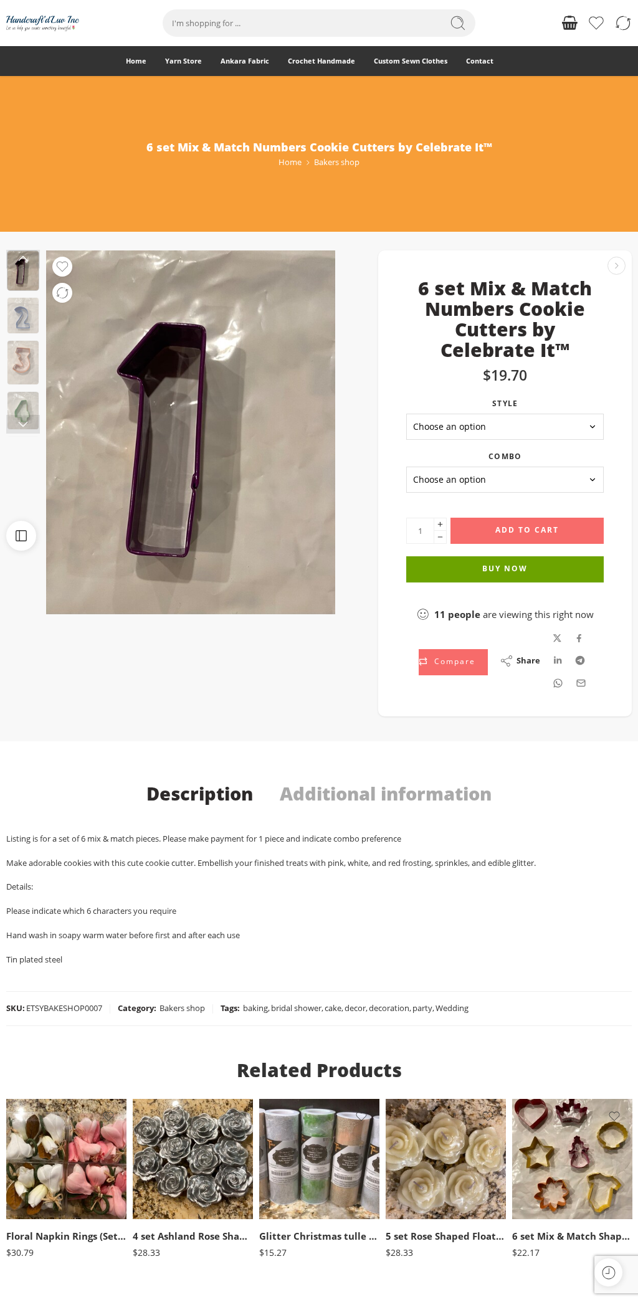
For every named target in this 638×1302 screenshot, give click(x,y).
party (422, 1008)
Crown (546, 1159)
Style (505, 403)
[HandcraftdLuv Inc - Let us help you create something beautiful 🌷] (42, 23)
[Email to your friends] (581, 683)
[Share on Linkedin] (558, 660)
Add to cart (527, 530)
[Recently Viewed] (608, 1272)
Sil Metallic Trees (295, 1197)
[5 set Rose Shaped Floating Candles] (446, 1159)
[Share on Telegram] (580, 660)
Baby (546, 1140)
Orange (546, 1215)
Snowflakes (295, 1215)
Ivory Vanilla (419, 1201)
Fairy (546, 1178)
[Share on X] (557, 638)
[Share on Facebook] (579, 638)
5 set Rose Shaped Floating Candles (446, 1236)
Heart (546, 1197)
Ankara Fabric (245, 60)
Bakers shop (336, 162)
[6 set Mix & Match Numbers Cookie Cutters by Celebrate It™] (190, 432)
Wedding (452, 1008)
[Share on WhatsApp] (558, 683)
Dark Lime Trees (295, 1159)
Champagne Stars (295, 1140)
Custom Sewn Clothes (410, 60)
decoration (389, 1008)
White (40, 1201)
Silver (166, 1201)
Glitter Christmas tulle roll (319, 1236)
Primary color (28, 1166)
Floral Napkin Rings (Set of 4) (66, 1236)
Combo (504, 456)
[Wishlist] (62, 267)
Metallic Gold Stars (295, 1178)
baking (255, 1008)
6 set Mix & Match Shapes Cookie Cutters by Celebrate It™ (572, 1236)
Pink (40, 1182)
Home (136, 60)
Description (199, 794)
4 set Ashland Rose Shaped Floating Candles (193, 1236)
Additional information (386, 794)
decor (355, 1008)
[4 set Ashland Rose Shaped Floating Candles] (193, 1159)
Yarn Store (183, 60)
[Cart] (569, 23)
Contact (479, 60)
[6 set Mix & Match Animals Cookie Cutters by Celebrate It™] (616, 266)
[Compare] (62, 293)
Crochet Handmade (321, 60)
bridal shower (296, 1008)
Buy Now (505, 568)
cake (333, 1008)
